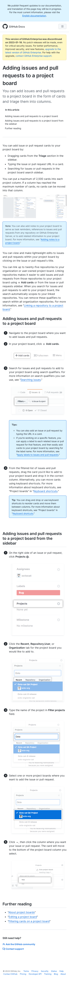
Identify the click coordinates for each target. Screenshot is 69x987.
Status (54, 971)
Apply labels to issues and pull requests (37, 454)
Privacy (34, 971)
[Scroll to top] (62, 980)
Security (44, 971)
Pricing (23, 974)
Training (47, 974)
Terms (26, 971)
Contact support (15, 948)
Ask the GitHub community (20, 944)
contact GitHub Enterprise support (34, 55)
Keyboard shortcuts (45, 491)
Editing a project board (23, 916)
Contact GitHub (10, 974)
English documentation (34, 15)
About (63, 974)
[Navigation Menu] (62, 26)
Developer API (35, 974)
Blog (56, 974)
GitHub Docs (17, 26)
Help (61, 971)
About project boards (22, 912)
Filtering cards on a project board (29, 921)
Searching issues (31, 379)
